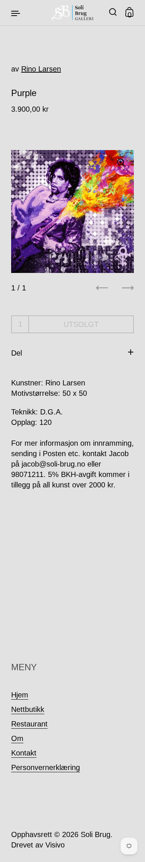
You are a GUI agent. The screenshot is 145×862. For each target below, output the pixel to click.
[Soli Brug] (73, 12)
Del (16, 353)
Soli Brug (95, 834)
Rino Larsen (41, 69)
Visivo (55, 845)
